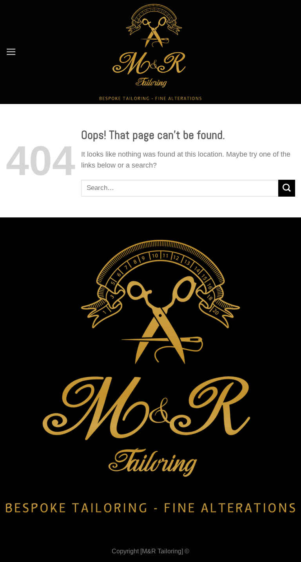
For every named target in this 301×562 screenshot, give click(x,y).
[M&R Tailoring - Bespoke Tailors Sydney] (150, 52)
